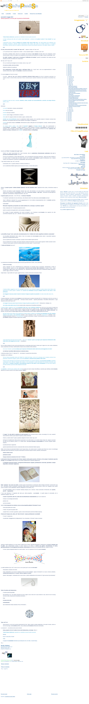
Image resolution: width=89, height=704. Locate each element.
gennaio (70, 111)
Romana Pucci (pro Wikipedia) (36, 13)
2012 (69, 117)
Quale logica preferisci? (73, 86)
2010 (69, 119)
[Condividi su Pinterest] (19, 660)
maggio (70, 84)
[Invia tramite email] (15, 660)
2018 (69, 74)
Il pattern (26, 13)
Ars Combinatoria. (6, 661)
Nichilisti (83, 165)
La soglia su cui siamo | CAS (80, 160)
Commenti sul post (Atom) (10, 696)
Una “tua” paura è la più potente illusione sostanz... (78, 99)
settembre (70, 80)
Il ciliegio (83, 155)
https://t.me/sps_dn (80, 200)
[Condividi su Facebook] (18, 660)
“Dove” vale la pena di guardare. (74, 93)
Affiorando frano (82, 164)
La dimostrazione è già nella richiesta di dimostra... (78, 90)
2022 (69, 69)
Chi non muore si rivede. (73, 87)
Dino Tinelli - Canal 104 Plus (79, 154)
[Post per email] (14, 660)
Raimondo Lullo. (20, 661)
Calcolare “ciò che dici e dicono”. (74, 106)
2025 (69, 65)
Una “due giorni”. (72, 101)
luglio (70, 82)
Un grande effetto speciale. (73, 98)
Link (4, 47)
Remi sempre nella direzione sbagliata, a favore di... (78, 88)
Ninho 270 (83, 166)
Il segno (14, 13)
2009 (69, 120)
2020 (69, 71)
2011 (69, 118)
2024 (69, 67)
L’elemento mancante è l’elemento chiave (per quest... (78, 102)
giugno (70, 83)
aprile (70, 107)
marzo (70, 108)
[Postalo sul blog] (16, 660)
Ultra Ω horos (82, 156)
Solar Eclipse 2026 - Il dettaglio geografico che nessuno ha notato (74, 163)
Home (3, 13)
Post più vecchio (54, 694)
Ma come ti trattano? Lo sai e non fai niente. (76, 100)
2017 (69, 75)
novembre (71, 77)
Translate (86, 16)
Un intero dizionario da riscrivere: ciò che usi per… (78, 89)
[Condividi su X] (17, 660)
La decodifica (8, 13)
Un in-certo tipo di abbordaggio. (74, 95)
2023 (69, 68)
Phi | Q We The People (80, 169)
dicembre (70, 76)
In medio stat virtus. (72, 92)
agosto (70, 81)
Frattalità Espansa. (14, 661)
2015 (69, 113)
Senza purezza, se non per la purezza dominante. (78, 105)
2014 (69, 114)
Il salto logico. (71, 94)
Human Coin (20, 13)
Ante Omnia (82, 162)
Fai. (10, 661)
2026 (69, 64)
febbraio (70, 110)
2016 (69, 112)
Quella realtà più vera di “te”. (74, 96)
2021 (69, 70)
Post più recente (4, 694)
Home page (29, 694)
